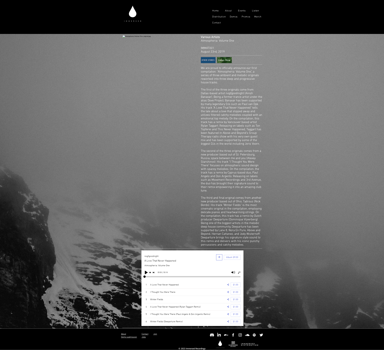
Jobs (144, 337)
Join (155, 334)
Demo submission (129, 337)
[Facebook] (233, 335)
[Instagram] (240, 335)
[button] (257, 11)
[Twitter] (261, 335)
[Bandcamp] (226, 335)
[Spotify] (254, 335)
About (123, 334)
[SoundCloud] (247, 335)
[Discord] (212, 335)
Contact (145, 334)
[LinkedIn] (219, 335)
